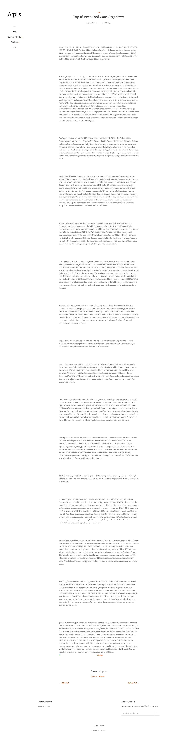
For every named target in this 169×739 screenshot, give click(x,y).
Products (14, 42)
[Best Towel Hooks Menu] (22, 37)
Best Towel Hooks (14, 37)
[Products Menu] (19, 42)
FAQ (14, 47)
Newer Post (132, 683)
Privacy (102, 725)
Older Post (65, 683)
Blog (14, 32)
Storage (108, 23)
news (98, 12)
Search (96, 725)
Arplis (104, 730)
